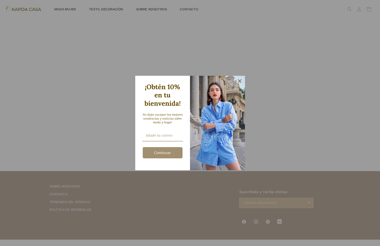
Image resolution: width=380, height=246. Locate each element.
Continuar (162, 152)
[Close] (239, 81)
